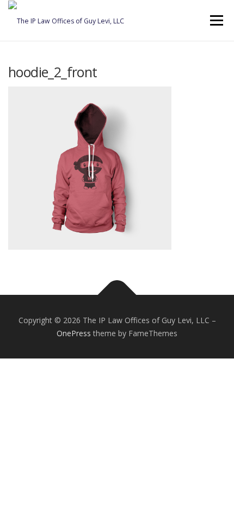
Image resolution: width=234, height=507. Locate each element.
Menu (216, 20)
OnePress (74, 333)
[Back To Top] (117, 294)
